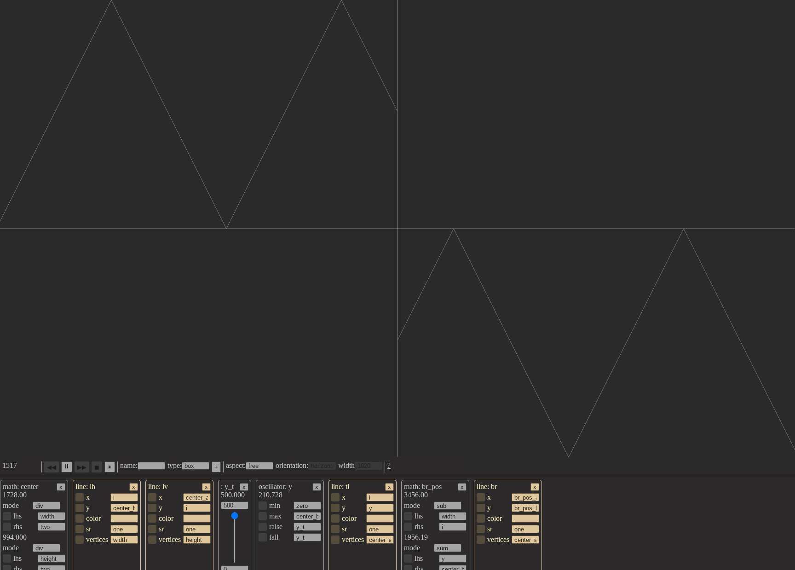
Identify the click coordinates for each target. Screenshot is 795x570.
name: (129, 465)
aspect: (236, 465)
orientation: (292, 465)
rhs (17, 526)
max (275, 516)
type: (174, 465)
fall (273, 537)
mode (11, 505)
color (93, 518)
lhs (17, 516)
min (274, 505)
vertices (97, 539)
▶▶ (81, 467)
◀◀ (51, 467)
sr (88, 529)
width (346, 465)
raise (275, 526)
